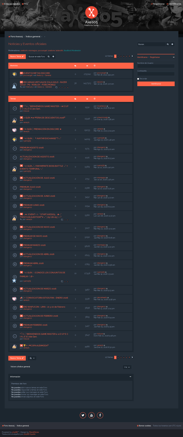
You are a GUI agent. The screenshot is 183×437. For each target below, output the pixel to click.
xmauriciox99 (102, 117)
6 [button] (129, 56)
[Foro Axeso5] (91, 12)
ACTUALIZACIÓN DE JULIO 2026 (39, 178)
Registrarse (155, 57)
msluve (26, 111)
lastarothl (59, 51)
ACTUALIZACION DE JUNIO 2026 (39, 196)
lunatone (51, 51)
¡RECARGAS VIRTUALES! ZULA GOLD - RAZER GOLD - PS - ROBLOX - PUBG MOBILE (43, 83)
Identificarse (142, 57)
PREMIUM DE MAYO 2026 (35, 236)
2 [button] (118, 56)
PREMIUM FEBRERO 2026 (35, 325)
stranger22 (27, 150)
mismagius (32, 51)
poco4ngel (42, 51)
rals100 (100, 82)
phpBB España (29, 434)
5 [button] (126, 56)
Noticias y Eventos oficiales (27, 44)
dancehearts (102, 297)
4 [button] (123, 56)
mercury (29, 87)
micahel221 (101, 106)
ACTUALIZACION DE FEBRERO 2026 (40, 316)
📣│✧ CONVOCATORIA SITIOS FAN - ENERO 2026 (44, 298)
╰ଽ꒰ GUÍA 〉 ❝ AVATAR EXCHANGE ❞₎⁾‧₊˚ (42, 138)
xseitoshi (24, 51)
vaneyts (26, 122)
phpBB (15, 432)
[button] (132, 56)
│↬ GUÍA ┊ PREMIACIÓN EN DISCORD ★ (42, 129)
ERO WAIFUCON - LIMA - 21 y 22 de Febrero (44, 307)
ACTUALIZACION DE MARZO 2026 (39, 288)
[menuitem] (25, 4)
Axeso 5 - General (44, 75)
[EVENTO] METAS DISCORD (36, 73)
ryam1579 (27, 141)
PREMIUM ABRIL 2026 (33, 263)
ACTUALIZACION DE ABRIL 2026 (38, 254)
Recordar (143, 79)
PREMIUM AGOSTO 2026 (32, 147)
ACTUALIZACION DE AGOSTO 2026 (37, 156)
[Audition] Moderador (72, 51)
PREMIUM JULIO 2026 (30, 187)
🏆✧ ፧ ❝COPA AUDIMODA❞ (36, 345)
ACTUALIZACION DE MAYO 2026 (39, 227)
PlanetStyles (34, 432)
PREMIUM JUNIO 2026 (33, 205)
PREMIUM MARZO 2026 (34, 245)
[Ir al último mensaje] (107, 73)
